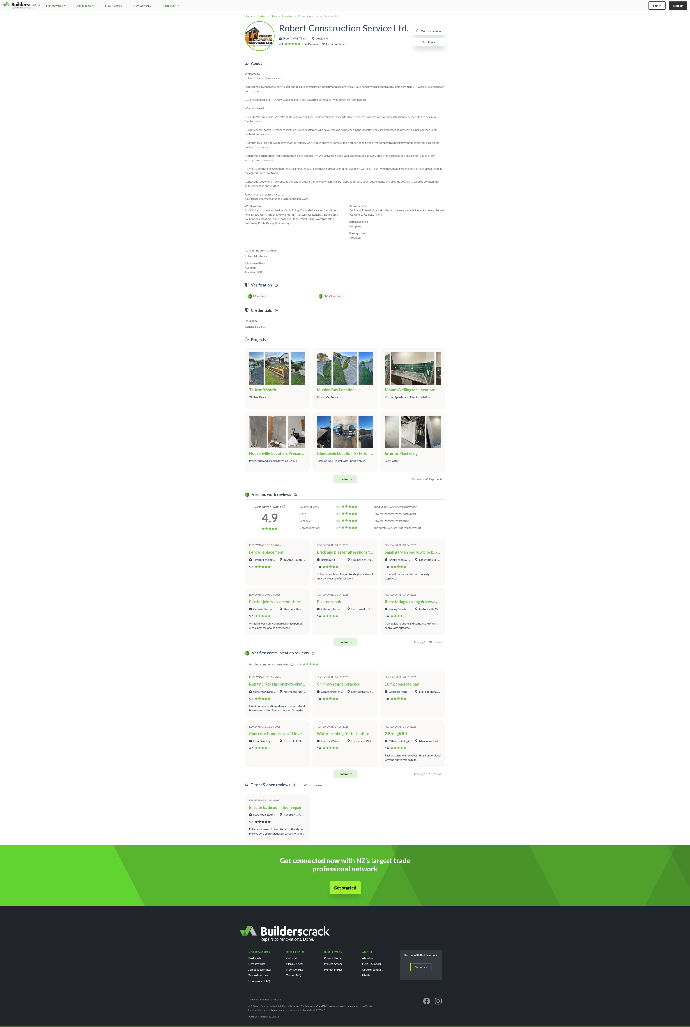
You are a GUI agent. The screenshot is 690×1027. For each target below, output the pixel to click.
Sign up (678, 5)
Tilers (273, 16)
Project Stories (333, 969)
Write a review (431, 31)
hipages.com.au (271, 1016)
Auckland (287, 16)
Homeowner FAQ (259, 981)
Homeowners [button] (54, 5)
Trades (261, 16)
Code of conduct (372, 969)
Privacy (277, 999)
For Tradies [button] (84, 5)
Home (248, 16)
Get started (345, 887)
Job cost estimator (260, 969)
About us (367, 958)
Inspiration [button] (170, 5)
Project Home (333, 958)
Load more (345, 479)
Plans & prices (294, 963)
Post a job (254, 958)
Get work (292, 958)
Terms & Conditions (259, 999)
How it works (113, 5)
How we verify (142, 5)
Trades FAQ (293, 975)
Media (366, 975)
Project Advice (333, 963)
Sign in (657, 5)
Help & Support (371, 963)
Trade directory (258, 975)
